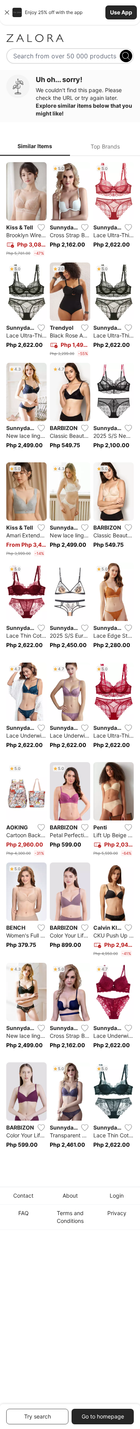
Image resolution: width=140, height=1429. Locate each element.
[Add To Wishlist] (41, 227)
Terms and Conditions (70, 1217)
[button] (70, 12)
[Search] (126, 56)
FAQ (23, 1213)
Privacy (116, 1213)
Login (117, 1195)
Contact (23, 1195)
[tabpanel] (70, 660)
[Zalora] (70, 38)
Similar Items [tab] (35, 146)
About (70, 1195)
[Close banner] (7, 12)
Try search (37, 1416)
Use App (121, 12)
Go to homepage (103, 1416)
